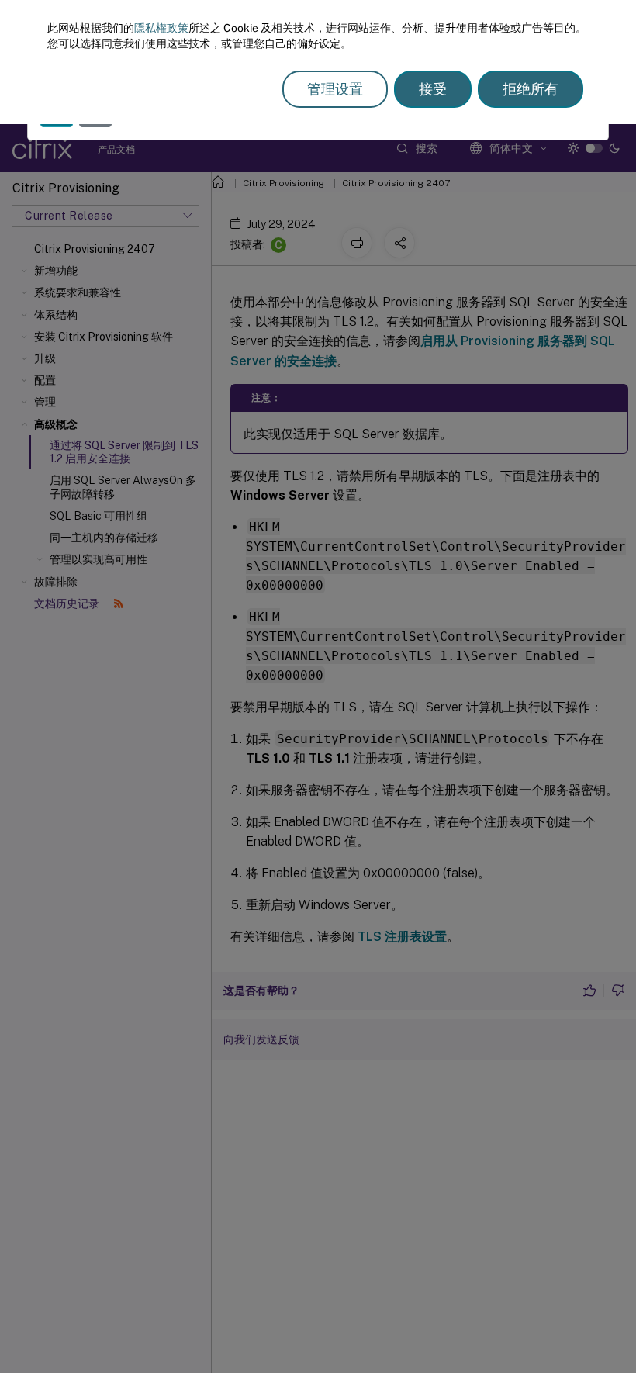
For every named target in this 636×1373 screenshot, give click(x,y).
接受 (433, 89)
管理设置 (335, 89)
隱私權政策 (161, 28)
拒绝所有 (530, 89)
